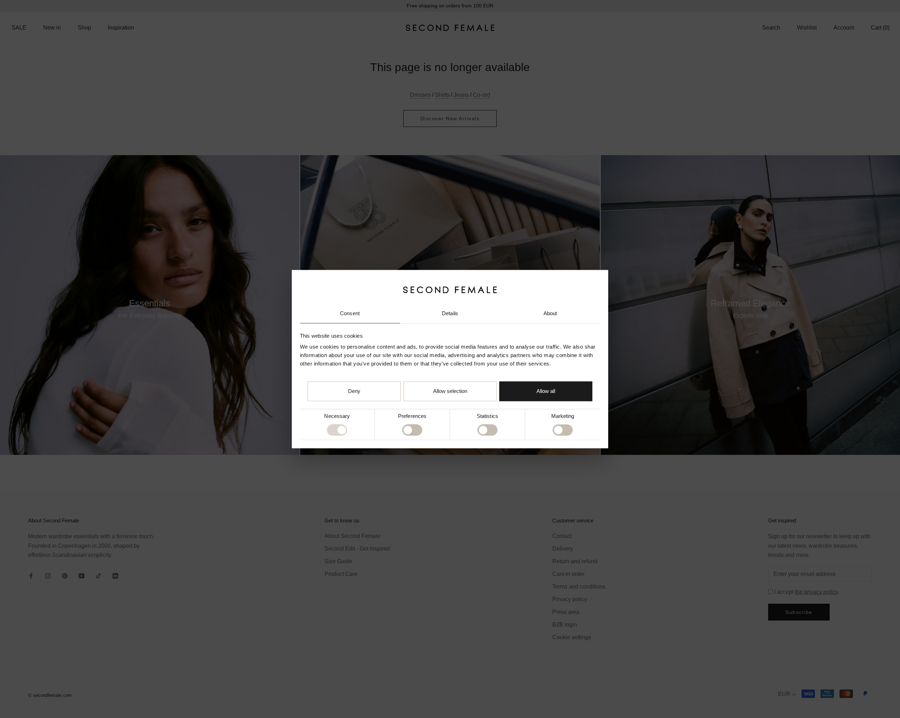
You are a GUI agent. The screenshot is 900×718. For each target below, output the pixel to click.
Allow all (545, 391)
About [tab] (550, 314)
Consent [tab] (350, 314)
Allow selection (450, 391)
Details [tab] (450, 314)
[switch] (412, 430)
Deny (354, 391)
